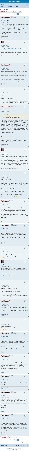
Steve (6, 148)
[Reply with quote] (25, 18)
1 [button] (16, 14)
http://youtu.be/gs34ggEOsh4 (7, 275)
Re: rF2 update (5, 21)
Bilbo (12, 16)
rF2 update (4, 9)
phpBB (10, 448)
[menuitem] (3, 4)
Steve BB (2, 88)
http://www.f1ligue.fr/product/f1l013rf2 (9, 58)
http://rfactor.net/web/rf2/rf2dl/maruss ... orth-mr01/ (12, 48)
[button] (14, 14)
